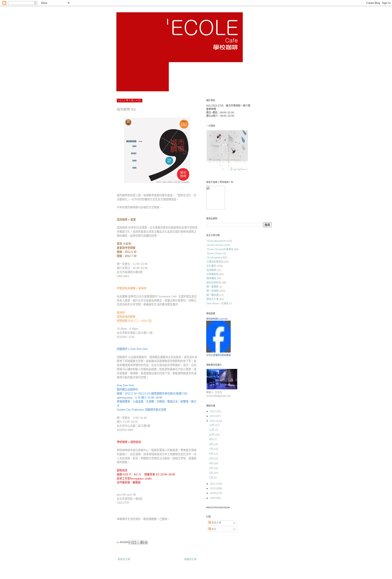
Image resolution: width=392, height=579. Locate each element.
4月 (211, 463)
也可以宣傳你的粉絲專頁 (218, 355)
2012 (213, 421)
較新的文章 (124, 559)
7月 (211, 449)
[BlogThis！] (134, 542)
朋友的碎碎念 (213, 282)
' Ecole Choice (214, 253)
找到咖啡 (211, 270)
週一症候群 (212, 290)
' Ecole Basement (216, 241)
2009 (213, 493)
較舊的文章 (190, 559)
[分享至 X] (138, 542)
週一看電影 (212, 286)
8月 (211, 444)
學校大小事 (212, 299)
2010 (213, 488)
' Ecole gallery (214, 257)
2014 (213, 411)
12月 (212, 425)
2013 (213, 416)
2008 (213, 498)
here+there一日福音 (217, 303)
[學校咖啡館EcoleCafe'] (218, 351)
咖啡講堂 (211, 278)
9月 (211, 439)
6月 (211, 453)
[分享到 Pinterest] (146, 542)
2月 (211, 472)
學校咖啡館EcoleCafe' (217, 319)
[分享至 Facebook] (142, 542)
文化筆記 (211, 265)
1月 (211, 477)
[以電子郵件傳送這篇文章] (130, 542)
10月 (212, 434)
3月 (211, 468)
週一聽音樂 (212, 295)
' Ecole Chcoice (215, 245)
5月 (211, 458)
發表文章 (216, 522)
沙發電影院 (212, 274)
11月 (212, 429)
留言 (213, 529)
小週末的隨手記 (215, 261)
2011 (213, 483)
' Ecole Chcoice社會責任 (219, 249)
